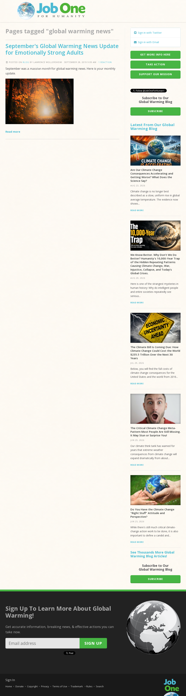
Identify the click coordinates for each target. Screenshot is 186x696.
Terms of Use (59, 686)
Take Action (155, 64)
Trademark (77, 686)
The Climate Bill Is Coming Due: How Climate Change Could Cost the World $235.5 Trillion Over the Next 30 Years (155, 352)
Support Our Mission (155, 74)
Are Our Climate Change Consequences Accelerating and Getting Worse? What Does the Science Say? (151, 175)
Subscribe (155, 111)
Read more (12, 131)
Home (8, 686)
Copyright (32, 686)
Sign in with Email (148, 42)
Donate (19, 686)
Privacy (45, 686)
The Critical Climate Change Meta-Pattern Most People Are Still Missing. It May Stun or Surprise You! (155, 431)
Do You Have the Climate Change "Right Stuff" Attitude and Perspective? (152, 513)
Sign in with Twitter (149, 32)
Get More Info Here (155, 54)
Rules (89, 686)
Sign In (10, 680)
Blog (26, 62)
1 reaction (105, 62)
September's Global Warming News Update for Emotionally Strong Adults (62, 49)
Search (100, 686)
